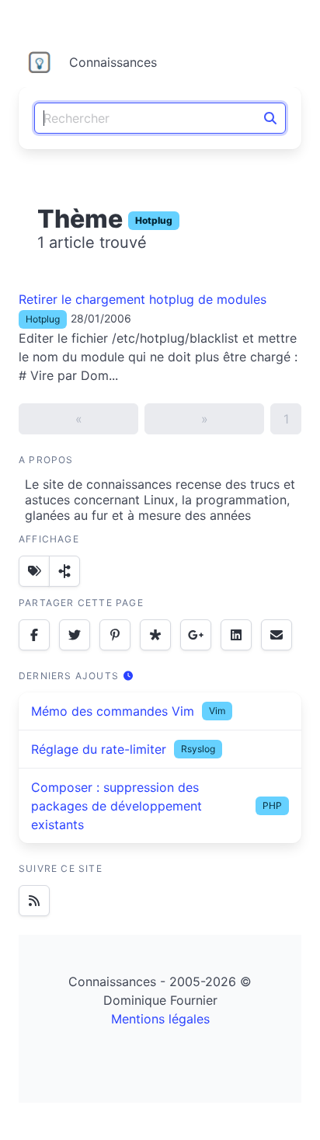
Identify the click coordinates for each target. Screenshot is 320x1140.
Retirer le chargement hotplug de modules (142, 299)
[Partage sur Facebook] (34, 634)
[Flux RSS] (34, 900)
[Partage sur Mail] (276, 634)
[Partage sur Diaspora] (155, 634)
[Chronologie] (64, 571)
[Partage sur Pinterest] (114, 634)
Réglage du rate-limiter (98, 749)
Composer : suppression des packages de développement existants (116, 805)
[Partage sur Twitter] (74, 634)
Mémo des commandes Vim (112, 711)
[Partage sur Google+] (195, 634)
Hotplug (153, 220)
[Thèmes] (34, 571)
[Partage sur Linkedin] (236, 634)
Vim (217, 710)
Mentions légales (160, 1019)
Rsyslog (198, 749)
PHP (272, 805)
